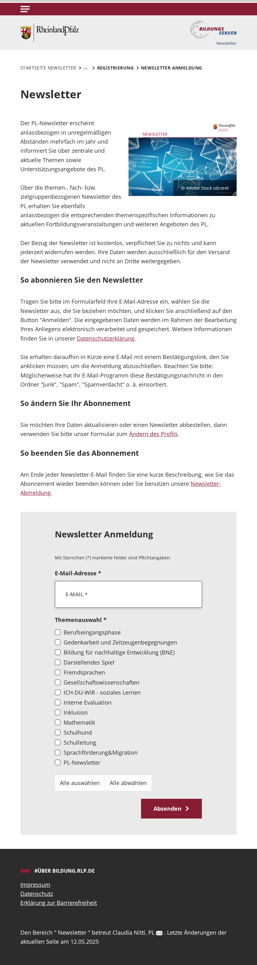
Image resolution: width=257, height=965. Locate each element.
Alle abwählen (128, 783)
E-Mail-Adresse (78, 573)
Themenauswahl (81, 620)
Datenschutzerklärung (105, 338)
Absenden (168, 808)
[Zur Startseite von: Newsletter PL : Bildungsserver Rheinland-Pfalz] (49, 32)
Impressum (35, 884)
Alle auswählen (80, 783)
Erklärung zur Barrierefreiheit (58, 902)
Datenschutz (36, 893)
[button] (25, 9)
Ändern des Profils (153, 434)
